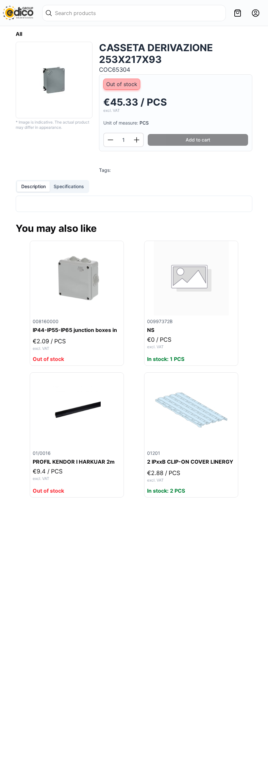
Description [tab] (33, 186)
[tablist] (52, 186)
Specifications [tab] (69, 186)
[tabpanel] (134, 204)
